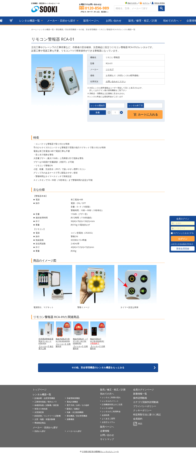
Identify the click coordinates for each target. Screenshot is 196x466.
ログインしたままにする (183, 233)
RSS (140, 423)
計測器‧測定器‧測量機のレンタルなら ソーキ (100, 451)
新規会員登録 (159, 3)
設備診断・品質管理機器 (44, 398)
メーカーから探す (74, 431)
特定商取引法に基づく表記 (147, 414)
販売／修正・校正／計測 (112, 389)
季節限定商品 (40, 423)
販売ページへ (91, 20)
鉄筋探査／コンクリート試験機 (47, 415)
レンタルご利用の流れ (111, 397)
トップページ (39, 389)
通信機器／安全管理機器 (66, 29)
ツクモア (110, 69)
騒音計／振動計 (73, 408)
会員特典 (105, 415)
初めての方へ (132, 3)
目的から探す (40, 431)
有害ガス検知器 (40, 408)
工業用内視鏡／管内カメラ (45, 401)
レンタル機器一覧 (29, 20)
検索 (161, 8)
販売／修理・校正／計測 (142, 20)
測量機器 (70, 419)
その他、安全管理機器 (87, 29)
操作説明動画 (140, 397)
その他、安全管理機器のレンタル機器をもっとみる (98, 367)
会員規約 (137, 418)
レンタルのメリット (110, 401)
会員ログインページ (143, 389)
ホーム (34, 29)
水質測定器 (39, 412)
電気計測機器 (72, 401)
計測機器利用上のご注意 (112, 404)
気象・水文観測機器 (75, 412)
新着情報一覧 (140, 393)
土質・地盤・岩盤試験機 (44, 419)
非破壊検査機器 (73, 398)
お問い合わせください (116, 81)
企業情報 (104, 430)
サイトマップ (107, 439)
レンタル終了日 (136, 105)
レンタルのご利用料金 (111, 411)
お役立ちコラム (108, 422)
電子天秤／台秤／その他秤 (78, 405)
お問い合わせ (113, 20)
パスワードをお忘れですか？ (182, 244)
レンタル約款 (107, 408)
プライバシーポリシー (144, 406)
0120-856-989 (97, 8)
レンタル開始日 (98, 105)
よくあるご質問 (108, 418)
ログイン (146, 3)
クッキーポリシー (142, 410)
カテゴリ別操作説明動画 (145, 402)
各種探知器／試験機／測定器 (46, 405)
